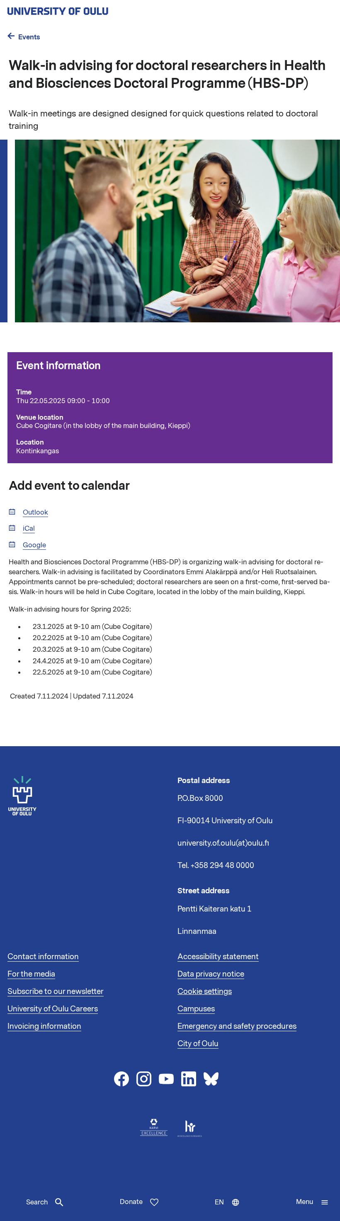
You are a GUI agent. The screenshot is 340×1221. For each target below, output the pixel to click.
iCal (29, 529)
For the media (31, 974)
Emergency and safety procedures (236, 1026)
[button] (312, 1202)
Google (34, 545)
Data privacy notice (210, 974)
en (229, 1209)
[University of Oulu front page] (77, 8)
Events (29, 37)
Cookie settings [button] (204, 991)
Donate (131, 1201)
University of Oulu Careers (52, 1008)
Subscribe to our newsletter (55, 991)
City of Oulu (198, 1043)
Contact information (43, 956)
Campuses (196, 1008)
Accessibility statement (218, 956)
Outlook (35, 512)
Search (37, 1202)
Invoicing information (44, 1026)
